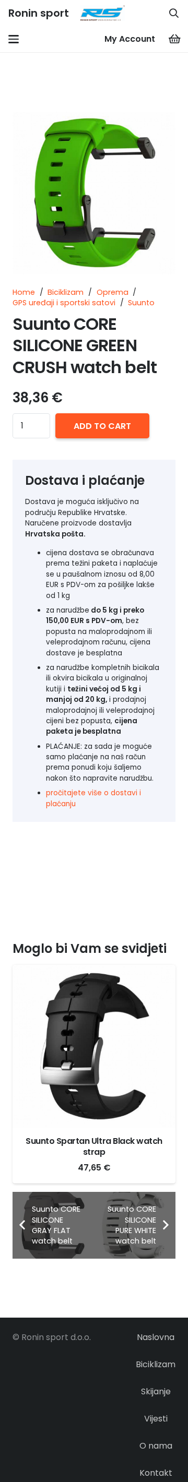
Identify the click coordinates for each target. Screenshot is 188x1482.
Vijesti (156, 1419)
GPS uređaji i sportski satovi (64, 302)
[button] (173, 13)
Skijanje (156, 1391)
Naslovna (155, 1337)
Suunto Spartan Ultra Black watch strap (94, 1146)
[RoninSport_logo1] (102, 13)
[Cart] (174, 39)
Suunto (141, 302)
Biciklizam (66, 292)
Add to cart (102, 426)
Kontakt (155, 1473)
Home (24, 292)
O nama (155, 1446)
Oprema (112, 292)
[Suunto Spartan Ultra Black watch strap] (94, 1046)
